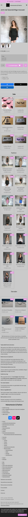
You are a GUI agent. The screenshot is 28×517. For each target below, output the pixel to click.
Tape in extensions (6, 468)
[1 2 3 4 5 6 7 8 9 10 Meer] (3, 65)
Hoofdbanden (9, 455)
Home (3, 421)
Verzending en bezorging (6, 482)
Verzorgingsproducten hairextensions (13, 434)
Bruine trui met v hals (7, 246)
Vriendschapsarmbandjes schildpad (20, 328)
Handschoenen (9, 450)
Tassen (3, 457)
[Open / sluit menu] (1, 5)
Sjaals (7, 451)
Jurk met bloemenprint (21, 169)
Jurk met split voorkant (20, 188)
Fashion (4, 438)
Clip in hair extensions (7, 465)
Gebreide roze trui (20, 245)
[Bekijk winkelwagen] (26, 5)
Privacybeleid (4, 487)
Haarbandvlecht (6, 476)
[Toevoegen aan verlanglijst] (25, 65)
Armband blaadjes (7, 310)
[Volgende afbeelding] (25, 29)
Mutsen (7, 453)
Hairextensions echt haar (8, 424)
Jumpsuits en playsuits (9, 446)
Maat (3, 56)
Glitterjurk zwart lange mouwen (7, 169)
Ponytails (4, 426)
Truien (5, 442)
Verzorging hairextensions (8, 432)
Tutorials (4, 437)
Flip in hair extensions (7, 467)
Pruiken (4, 429)
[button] (3, 45)
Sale (3, 462)
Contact (2, 490)
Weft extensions (6, 470)
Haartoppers (5, 471)
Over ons (3, 493)
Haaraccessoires (6, 428)
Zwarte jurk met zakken (20, 227)
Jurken (5, 440)
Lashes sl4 (21, 146)
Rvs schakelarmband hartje (6, 329)
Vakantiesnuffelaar (5, 505)
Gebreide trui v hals (7, 265)
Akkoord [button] (22, 514)
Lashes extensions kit (7, 128)
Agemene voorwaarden (6, 479)
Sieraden (4, 459)
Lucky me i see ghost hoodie (7, 284)
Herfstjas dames (20, 264)
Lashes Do (21, 110)
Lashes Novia (7, 146)
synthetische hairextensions (8, 423)
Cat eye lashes (7, 110)
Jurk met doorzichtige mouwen (7, 189)
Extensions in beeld (6, 475)
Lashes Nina (20, 127)
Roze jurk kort (7, 208)
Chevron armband (20, 310)
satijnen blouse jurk (20, 208)
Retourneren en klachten (6, 484)
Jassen (5, 445)
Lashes (4, 431)
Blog (3, 463)
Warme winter (7, 448)
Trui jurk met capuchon (7, 227)
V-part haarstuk (6, 473)
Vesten (5, 443)
